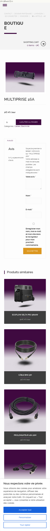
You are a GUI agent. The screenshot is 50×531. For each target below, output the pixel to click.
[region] (25, 505)
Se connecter (11, 16)
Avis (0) (10, 140)
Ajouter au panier (28, 122)
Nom (28, 196)
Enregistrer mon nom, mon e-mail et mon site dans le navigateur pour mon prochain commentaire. (33, 237)
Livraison (38, 14)
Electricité (25, 126)
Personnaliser (25, 517)
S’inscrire (24, 16)
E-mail (29, 209)
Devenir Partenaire (23, 14)
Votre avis (31, 177)
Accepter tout (25, 510)
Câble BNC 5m (25, 375)
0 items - (33, 45)
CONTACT (8, 14)
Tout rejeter (25, 525)
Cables (17, 126)
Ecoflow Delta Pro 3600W (25, 315)
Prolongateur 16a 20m (25, 435)
